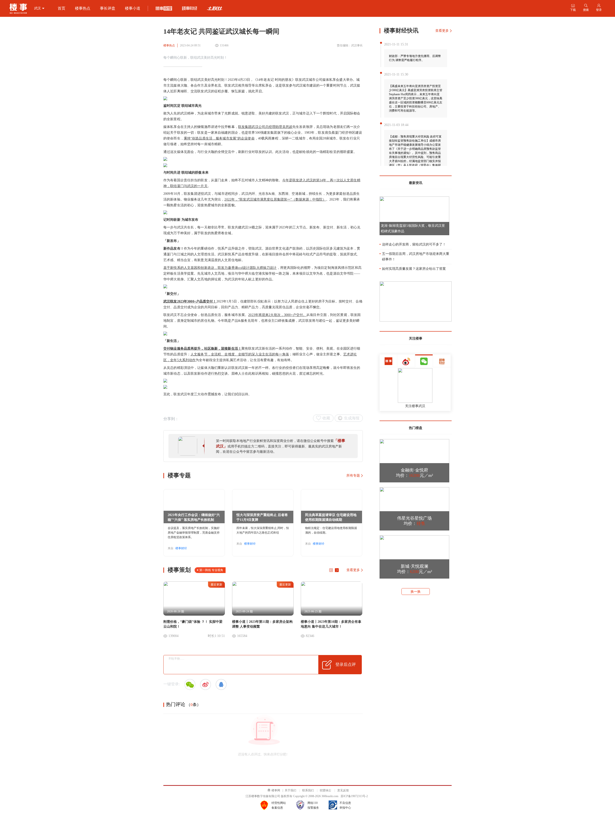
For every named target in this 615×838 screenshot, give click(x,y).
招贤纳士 (325, 790)
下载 (573, 8)
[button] (337, 570)
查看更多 (353, 570)
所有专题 (353, 475)
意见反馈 (343, 790)
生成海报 (351, 418)
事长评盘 (107, 8)
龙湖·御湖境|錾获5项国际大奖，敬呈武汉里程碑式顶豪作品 (413, 228)
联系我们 (308, 790)
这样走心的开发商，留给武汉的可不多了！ (414, 244)
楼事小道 (132, 8)
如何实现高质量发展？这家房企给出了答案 (414, 269)
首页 (61, 8)
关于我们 (290, 790)
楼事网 (275, 790)
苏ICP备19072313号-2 (354, 796)
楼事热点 (82, 8)
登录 (599, 8)
